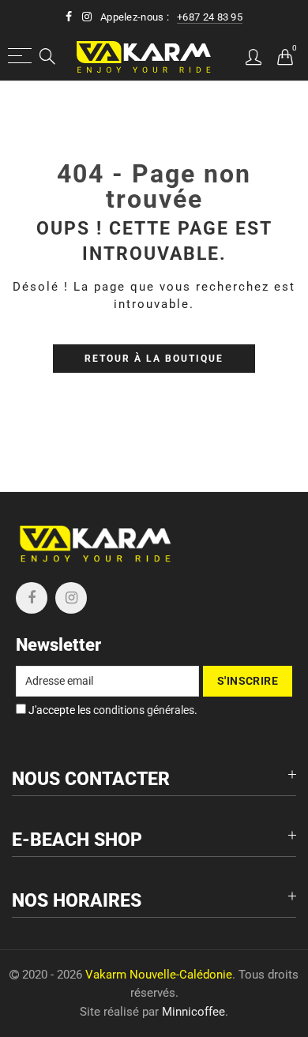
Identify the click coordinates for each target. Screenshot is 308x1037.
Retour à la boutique (154, 358)
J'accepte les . (111, 710)
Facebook (31, 598)
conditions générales (143, 710)
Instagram (71, 598)
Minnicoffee (193, 1012)
